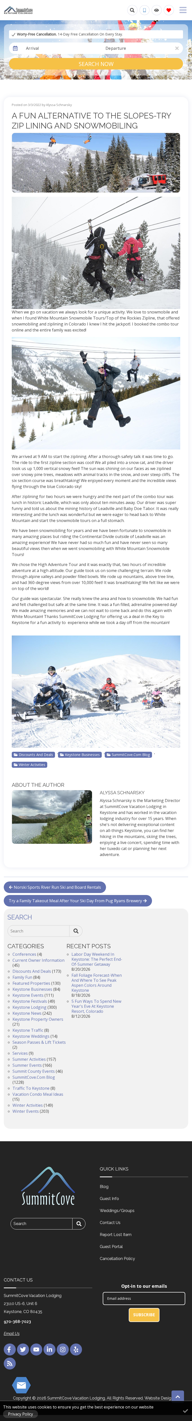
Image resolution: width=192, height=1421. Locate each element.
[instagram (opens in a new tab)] (63, 1350)
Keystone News (27, 1013)
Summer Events (27, 1065)
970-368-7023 (17, 1321)
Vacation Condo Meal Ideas (37, 1094)
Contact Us (110, 1222)
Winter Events (25, 1111)
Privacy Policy (20, 1414)
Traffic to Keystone (31, 1088)
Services (20, 1053)
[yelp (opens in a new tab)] (76, 1350)
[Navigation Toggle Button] (183, 10)
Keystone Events (28, 995)
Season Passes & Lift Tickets (39, 1042)
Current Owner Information (38, 960)
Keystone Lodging (29, 1007)
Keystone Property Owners (37, 1019)
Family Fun (22, 977)
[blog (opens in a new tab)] (10, 1364)
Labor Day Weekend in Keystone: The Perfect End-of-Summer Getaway (97, 959)
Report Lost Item (116, 1234)
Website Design (159, 1398)
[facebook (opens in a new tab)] (10, 1350)
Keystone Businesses (82, 754)
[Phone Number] (145, 10)
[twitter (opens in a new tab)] (23, 1350)
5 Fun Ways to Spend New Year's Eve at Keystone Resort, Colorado (96, 1006)
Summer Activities (29, 1059)
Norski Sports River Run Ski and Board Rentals (57, 887)
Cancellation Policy (117, 1258)
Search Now (96, 64)
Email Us (12, 1333)
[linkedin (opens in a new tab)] (50, 1350)
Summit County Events (33, 1071)
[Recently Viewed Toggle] (157, 10)
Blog (104, 1186)
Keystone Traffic (27, 1030)
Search (16, 931)
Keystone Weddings (31, 1036)
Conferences (24, 954)
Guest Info (109, 1198)
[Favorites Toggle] (169, 10)
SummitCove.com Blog (131, 754)
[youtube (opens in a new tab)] (36, 1350)
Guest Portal (111, 1246)
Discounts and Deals (36, 754)
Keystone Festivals (29, 1001)
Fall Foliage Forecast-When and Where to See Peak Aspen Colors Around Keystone (97, 982)
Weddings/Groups (117, 1210)
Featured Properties (31, 983)
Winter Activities (32, 764)
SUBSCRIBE (144, 1315)
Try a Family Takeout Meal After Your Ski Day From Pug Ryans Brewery (75, 901)
